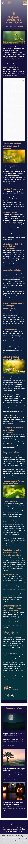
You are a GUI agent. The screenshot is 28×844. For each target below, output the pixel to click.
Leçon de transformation (12, 111)
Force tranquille (10, 116)
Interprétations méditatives (13, 96)
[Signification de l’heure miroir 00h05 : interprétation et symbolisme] (14, 791)
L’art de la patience (11, 102)
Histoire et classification (12, 86)
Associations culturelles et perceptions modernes (11, 127)
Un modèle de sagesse (12, 103)
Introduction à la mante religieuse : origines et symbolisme (13, 83)
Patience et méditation (12, 89)
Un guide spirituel (11, 95)
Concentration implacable (13, 118)
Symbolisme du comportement (14, 87)
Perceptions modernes (12, 132)
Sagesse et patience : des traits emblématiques (12, 99)
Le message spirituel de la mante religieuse (13, 92)
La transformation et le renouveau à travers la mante (14, 106)
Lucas (4, 745)
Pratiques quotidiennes (12, 139)
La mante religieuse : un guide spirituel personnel (12, 135)
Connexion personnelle (12, 137)
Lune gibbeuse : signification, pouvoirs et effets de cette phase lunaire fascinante (13, 735)
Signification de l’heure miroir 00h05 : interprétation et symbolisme (13, 803)
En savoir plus (14, 842)
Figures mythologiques (12, 123)
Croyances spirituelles (12, 125)
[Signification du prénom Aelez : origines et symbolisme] (14, 757)
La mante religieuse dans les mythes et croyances (13, 120)
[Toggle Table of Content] (22, 80)
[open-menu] (25, 3)
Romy (4, 779)
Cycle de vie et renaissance (13, 109)
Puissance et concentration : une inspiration (12, 113)
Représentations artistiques (13, 130)
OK (20, 842)
